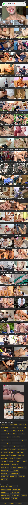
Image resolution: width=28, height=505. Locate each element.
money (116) (15, 464)
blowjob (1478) (20, 446)
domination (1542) (5, 464)
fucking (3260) (22, 440)
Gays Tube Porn (13, 486)
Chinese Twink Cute (6, 489)
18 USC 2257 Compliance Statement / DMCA (12, 503)
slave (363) (13, 455)
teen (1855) (12, 427)
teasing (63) (13, 467)
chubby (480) (19, 452)
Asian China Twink (15, 495)
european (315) (11, 461)
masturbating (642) (5, 443)
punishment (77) (5, 473)
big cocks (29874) (21, 461)
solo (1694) (13, 433)
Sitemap (23, 503)
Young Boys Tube (5, 498)
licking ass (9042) (22, 467)
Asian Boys (24, 495)
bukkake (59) (16, 436)
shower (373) (13, 476)
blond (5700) (4, 479)
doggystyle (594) (15, 473)
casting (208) (4, 446)
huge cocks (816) (5, 440)
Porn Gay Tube (4, 492)
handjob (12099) (13, 424)
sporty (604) (21, 433)
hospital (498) (4, 449)
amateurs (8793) (16, 443)
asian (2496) (4, 424)
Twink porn (14, 498)
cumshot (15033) (14, 470)
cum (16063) (12, 430)
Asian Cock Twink (14, 492)
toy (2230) (12, 449)
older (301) (12, 446)
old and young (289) (6, 436)
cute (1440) (4, 452)
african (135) (22, 476)
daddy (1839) (20, 430)
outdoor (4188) (4, 467)
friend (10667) (4, 470)
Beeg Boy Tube (16, 489)
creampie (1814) (5, 433)
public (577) (11, 452)
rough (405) (4, 430)
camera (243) (21, 455)
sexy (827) (3, 461)
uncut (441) (4, 458)
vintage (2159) (22, 424)
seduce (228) (14, 440)
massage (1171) (5, 455)
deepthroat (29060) (21, 449)
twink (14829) (4, 427)
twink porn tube (5, 495)
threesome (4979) (21, 427)
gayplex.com (4, 486)
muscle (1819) (19, 458)
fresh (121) (11, 458)
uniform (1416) (4, 476)
